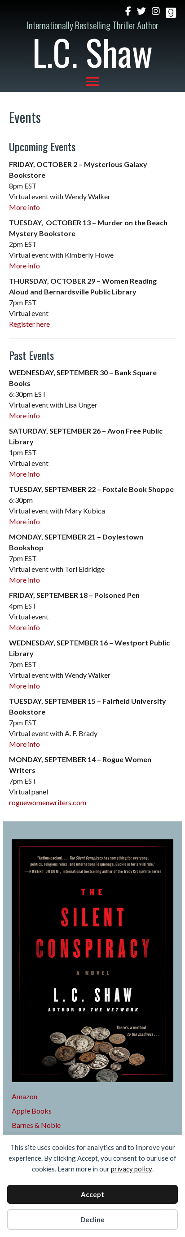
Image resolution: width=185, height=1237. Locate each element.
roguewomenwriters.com (47, 802)
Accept (92, 1194)
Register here (29, 324)
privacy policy (131, 1169)
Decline (92, 1219)
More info (24, 207)
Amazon (24, 1096)
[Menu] (92, 81)
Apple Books (32, 1110)
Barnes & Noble (36, 1125)
